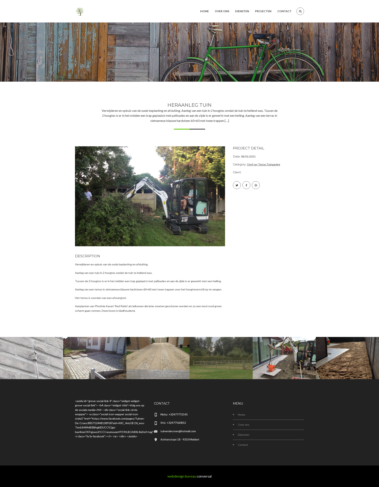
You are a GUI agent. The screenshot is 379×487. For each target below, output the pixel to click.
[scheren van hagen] (221, 352)
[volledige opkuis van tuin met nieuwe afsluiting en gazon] (347, 352)
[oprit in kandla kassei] (95, 352)
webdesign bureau (181, 476)
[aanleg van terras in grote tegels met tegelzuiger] (284, 352)
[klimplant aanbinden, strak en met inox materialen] (32, 352)
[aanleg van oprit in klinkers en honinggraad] (158, 352)
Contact (243, 444)
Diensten (243, 434)
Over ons (243, 424)
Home (241, 414)
